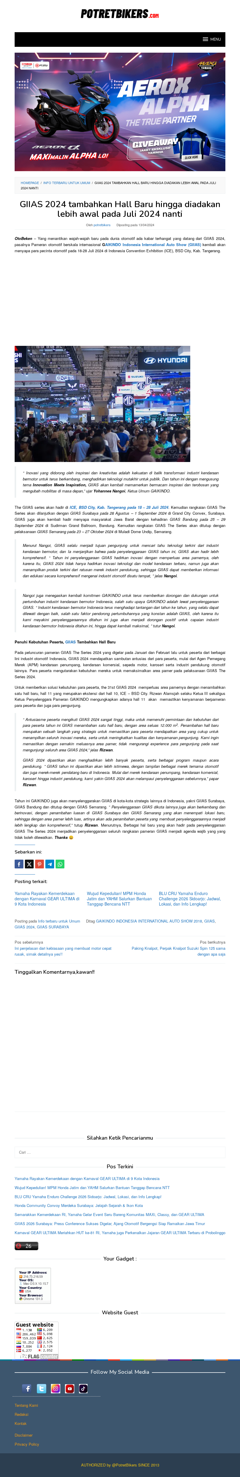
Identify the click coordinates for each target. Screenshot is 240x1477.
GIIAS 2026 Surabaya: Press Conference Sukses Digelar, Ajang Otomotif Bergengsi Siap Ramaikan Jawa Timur (110, 1223)
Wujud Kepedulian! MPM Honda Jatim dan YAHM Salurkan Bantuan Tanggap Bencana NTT (119, 898)
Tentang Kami (26, 1405)
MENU (215, 39)
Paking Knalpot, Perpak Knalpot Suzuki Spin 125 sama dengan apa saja (178, 948)
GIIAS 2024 (25, 927)
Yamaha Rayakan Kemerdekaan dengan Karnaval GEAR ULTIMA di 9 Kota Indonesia (47, 898)
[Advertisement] (120, 299)
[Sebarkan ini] (19, 864)
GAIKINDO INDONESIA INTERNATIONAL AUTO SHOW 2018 (149, 921)
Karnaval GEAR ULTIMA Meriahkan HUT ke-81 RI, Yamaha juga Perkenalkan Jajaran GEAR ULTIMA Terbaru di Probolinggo (120, 1232)
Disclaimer (23, 1435)
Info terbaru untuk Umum (59, 921)
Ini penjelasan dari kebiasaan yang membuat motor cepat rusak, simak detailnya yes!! (63, 948)
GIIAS (70, 642)
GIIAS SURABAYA (53, 927)
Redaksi (21, 1414)
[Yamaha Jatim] (120, 111)
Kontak (21, 1423)
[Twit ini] (29, 864)
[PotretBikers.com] (120, 12)
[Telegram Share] (49, 864)
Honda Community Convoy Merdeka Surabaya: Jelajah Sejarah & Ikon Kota (79, 1205)
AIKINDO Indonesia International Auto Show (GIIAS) (153, 244)
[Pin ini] (39, 864)
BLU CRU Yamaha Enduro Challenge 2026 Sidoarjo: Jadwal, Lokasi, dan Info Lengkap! (190, 898)
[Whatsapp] (60, 864)
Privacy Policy (27, 1444)
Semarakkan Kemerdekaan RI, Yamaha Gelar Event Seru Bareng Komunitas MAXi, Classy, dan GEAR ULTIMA (109, 1214)
